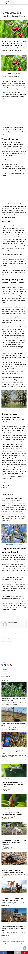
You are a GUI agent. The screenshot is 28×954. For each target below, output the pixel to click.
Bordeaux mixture (8, 507)
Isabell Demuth (13, 544)
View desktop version (18, 948)
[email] (17, 952)
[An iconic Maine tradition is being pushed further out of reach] (14, 915)
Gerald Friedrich (13, 409)
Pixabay (18, 73)
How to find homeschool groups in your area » (14, 633)
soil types (20, 243)
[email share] (8, 665)
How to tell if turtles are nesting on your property (12, 871)
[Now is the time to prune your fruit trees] (14, 714)
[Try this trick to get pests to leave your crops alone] (14, 689)
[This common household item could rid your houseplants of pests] (14, 739)
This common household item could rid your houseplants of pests (12, 751)
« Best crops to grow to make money (11, 639)
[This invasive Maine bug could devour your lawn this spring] (14, 770)
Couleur (13, 73)
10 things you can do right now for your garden (12, 899)
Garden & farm (11, 6)
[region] (14, 113)
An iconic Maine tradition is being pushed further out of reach (13, 928)
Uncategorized (5, 778)
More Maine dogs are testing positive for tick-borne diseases (13, 842)
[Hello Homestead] (8, 2)
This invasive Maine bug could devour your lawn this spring (13, 784)
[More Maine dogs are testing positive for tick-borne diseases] (14, 828)
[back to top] (25, 948)
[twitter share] (5, 665)
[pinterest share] (11, 665)
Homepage (3, 6)
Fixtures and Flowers (14, 603)
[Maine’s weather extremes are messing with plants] (14, 800)
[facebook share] (2, 665)
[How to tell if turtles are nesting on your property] (14, 858)
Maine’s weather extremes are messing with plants (12, 813)
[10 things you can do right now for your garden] (14, 886)
